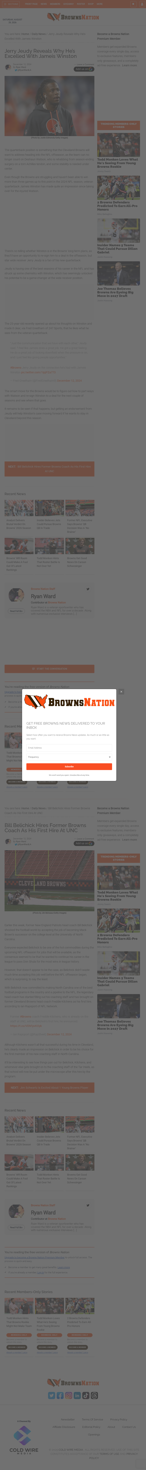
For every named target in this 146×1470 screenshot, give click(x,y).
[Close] (121, 692)
